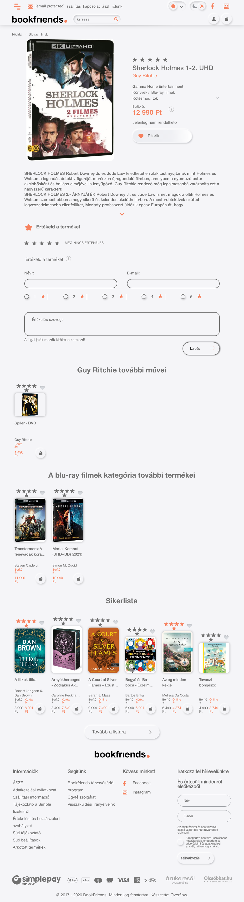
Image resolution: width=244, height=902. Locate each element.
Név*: (29, 273)
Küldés (195, 348)
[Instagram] (226, 6)
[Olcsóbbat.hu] (218, 879)
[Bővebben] (122, 213)
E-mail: (133, 273)
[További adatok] (217, 98)
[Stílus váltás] (173, 6)
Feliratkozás (190, 858)
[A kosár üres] (226, 19)
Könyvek (139, 92)
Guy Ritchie (144, 76)
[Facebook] (212, 6)
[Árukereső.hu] (180, 878)
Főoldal (17, 34)
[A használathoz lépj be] (42, 388)
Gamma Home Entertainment (157, 86)
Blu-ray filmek (38, 34)
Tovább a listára (109, 732)
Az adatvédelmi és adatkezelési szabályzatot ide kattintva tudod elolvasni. (198, 830)
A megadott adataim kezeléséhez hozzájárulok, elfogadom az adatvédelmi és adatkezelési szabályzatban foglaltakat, (206, 842)
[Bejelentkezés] (213, 19)
